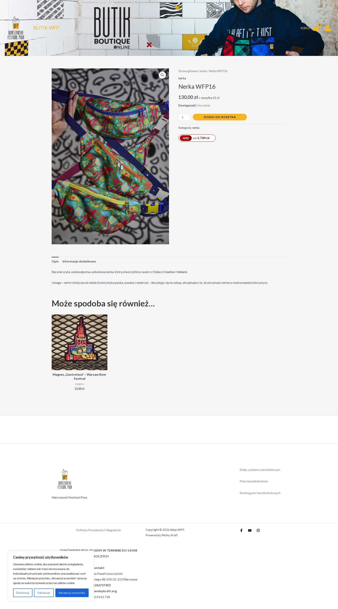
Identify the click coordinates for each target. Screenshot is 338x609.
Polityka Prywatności (90, 530)
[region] (51, 576)
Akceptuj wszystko (72, 592)
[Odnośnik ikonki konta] (327, 28)
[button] (162, 75)
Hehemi (181, 272)
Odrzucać (43, 592)
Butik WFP (46, 27)
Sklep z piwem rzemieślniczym (260, 469)
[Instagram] (258, 530)
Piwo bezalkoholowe (254, 481)
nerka (203, 71)
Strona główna (187, 71)
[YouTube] (250, 530)
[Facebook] (241, 530)
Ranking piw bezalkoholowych (260, 493)
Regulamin (114, 530)
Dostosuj (22, 592)
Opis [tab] (55, 261)
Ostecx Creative (163, 272)
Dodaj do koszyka (220, 117)
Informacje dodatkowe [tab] (79, 261)
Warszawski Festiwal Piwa (69, 497)
